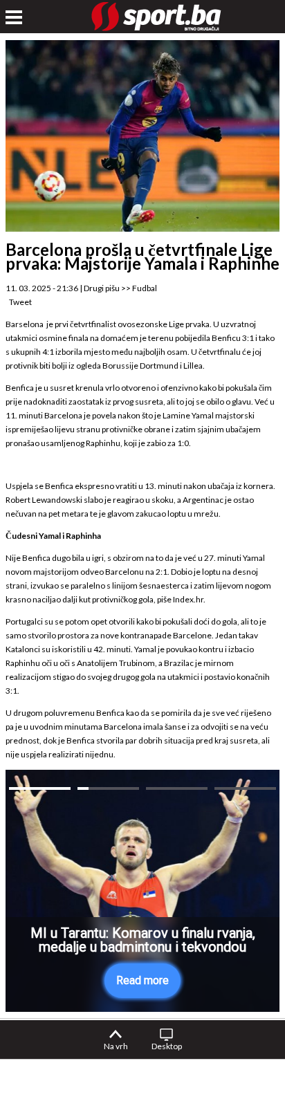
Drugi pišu (102, 288)
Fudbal (144, 288)
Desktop (166, 1046)
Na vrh (116, 1046)
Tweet (20, 302)
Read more (142, 980)
